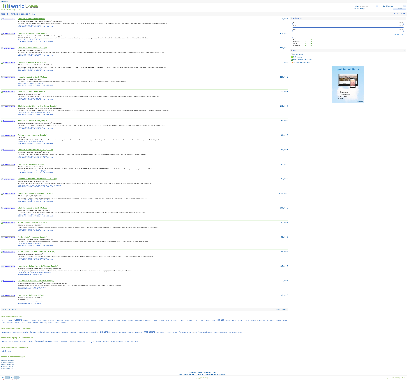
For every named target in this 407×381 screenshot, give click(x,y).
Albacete (9, 320)
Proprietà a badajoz (7, 368)
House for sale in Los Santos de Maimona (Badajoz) (37, 179)
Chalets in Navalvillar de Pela (38, 156)
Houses (23, 342)
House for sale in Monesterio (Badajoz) (32, 295)
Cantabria (86, 320)
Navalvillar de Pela (171, 332)
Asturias (33, 320)
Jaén (167, 320)
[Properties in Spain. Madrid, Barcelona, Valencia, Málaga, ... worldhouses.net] (21, 8)
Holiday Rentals (211, 374)
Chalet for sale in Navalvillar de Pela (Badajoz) (35, 150)
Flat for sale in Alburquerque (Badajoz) (32, 237)
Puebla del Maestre (185, 332)
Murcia (234, 320)
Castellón (94, 320)
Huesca (161, 320)
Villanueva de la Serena (236, 332)
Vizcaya (50, 323)
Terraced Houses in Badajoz (26, 185)
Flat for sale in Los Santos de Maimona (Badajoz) (36, 251)
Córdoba (110, 320)
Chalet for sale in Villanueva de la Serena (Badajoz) (37, 106)
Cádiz (79, 320)
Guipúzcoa (148, 320)
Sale (4, 351)
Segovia (278, 320)
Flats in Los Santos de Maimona (37, 258)
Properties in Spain (398, 377)
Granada (130, 320)
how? (385, 6)
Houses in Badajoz (23, 83)
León (196, 320)
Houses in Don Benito (36, 83)
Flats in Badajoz (22, 229)
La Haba (114, 332)
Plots (136, 341)
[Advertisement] (348, 119)
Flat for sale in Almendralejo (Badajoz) (32, 222)
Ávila (39, 320)
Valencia (35, 323)
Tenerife (17, 323)
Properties (193, 372)
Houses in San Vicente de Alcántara (40, 273)
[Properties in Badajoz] (8, 19)
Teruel (23, 323)
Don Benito (73, 332)
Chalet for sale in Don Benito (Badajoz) (32, 33)
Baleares (52, 320)
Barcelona (60, 320)
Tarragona (10, 323)
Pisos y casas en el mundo (396, 379)
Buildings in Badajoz (24, 142)
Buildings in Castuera (37, 142)
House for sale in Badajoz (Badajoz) (31, 164)
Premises (72, 341)
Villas (56, 341)
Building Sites (129, 341)
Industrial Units (81, 341)
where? (357, 9)
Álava (3, 320)
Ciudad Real (102, 320)
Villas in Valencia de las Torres (37, 287)
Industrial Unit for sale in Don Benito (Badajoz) (35, 193)
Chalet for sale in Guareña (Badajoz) (31, 19)
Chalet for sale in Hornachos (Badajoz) (32, 48)
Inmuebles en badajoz (7, 360)
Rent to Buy (200, 374)
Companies (4, 1)
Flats (10, 341)
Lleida (202, 320)
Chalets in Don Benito (36, 40)
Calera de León (55, 332)
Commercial (63, 341)
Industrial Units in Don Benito (42, 200)
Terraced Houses (43, 341)
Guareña (93, 332)
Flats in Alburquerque (34, 243)
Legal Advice (203, 377)
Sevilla (285, 320)
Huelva (155, 320)
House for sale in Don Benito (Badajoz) (32, 77)
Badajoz (45, 320)
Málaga (220, 320)
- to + (305, 40)
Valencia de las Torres (220, 332)
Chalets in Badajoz (23, 25)
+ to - (311, 40)
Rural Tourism (221, 374)
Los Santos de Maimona (126, 332)
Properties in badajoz (7, 362)
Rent (9, 351)
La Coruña (174, 320)
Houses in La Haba (35, 98)
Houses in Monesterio (36, 302)
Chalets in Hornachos (36, 54)
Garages (90, 342)
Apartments (207, 372)
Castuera (65, 332)
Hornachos (104, 332)
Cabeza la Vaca (43, 332)
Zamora (56, 323)
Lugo (207, 320)
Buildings (98, 341)
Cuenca (118, 320)
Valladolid (43, 323)
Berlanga (33, 332)
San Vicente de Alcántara (203, 332)
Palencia (253, 320)
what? (357, 6)
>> (16, 309)
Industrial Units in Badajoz (25, 200)
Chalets (30, 341)
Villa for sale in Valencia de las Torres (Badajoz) (36, 281)
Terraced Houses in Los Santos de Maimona (48, 185)
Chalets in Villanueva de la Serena (40, 112)
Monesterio (149, 332)
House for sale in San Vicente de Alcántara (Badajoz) (38, 266)
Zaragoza (63, 323)
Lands (105, 341)
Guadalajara (139, 320)
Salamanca (270, 320)
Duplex (15, 341)
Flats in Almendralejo (34, 229)
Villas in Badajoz (23, 287)
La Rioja (181, 320)
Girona (124, 320)
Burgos (67, 320)
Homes (4, 341)
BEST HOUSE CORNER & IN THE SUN (29, 27)
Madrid (213, 320)
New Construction (185, 374)
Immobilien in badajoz (7, 364)
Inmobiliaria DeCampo (24, 274)
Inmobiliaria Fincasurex (25, 303)
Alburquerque (6, 332)
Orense (247, 320)
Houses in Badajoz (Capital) (38, 171)
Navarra (240, 320)
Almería (26, 320)
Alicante (18, 320)
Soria (3, 323)
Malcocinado (138, 332)
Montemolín (160, 332)
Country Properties (116, 341)
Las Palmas (189, 320)
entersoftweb (206, 379)
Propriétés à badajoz (7, 366)
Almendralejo (17, 332)
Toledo (29, 323)
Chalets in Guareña (35, 25)
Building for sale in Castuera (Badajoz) (32, 135)
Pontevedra (262, 320)
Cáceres (73, 320)
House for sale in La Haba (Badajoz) (31, 91)
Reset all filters (398, 34)
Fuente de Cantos (83, 332)
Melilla (228, 320)
